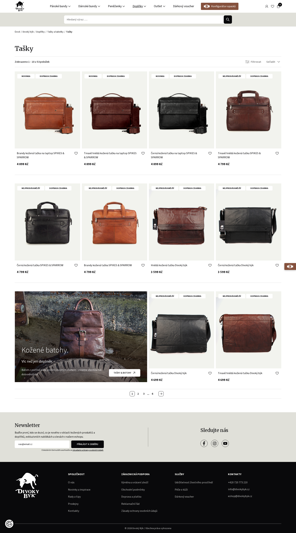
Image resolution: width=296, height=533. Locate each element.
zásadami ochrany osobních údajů (87, 450)
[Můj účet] (267, 6)
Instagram (214, 443)
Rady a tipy (74, 497)
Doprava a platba (131, 497)
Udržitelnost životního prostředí (194, 482)
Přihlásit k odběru (87, 444)
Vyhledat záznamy (228, 19)
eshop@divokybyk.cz (240, 496)
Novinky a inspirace (79, 490)
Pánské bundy (58, 6)
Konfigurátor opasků (223, 6)
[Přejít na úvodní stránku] (19, 6)
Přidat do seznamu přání (76, 153)
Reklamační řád (130, 504)
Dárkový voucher (183, 6)
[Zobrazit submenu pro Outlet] (164, 6)
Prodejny (73, 504)
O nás (71, 482)
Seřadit (270, 62)
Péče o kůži (181, 490)
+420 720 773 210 (238, 482)
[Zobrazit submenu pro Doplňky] (145, 6)
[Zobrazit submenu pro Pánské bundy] (69, 6)
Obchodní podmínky (133, 490)
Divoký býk (28, 32)
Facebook (204, 443)
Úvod (17, 32)
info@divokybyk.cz (239, 489)
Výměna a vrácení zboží (134, 482)
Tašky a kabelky (55, 32)
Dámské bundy (87, 6)
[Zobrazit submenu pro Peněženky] (124, 6)
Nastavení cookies (9, 524)
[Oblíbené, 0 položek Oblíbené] (272, 6)
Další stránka (161, 393)
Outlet (158, 6)
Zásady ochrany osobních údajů (139, 511)
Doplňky (138, 6)
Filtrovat (256, 62)
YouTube (225, 443)
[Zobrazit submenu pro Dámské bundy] (99, 6)
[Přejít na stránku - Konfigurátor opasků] (290, 266)
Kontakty (73, 511)
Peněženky (115, 6)
